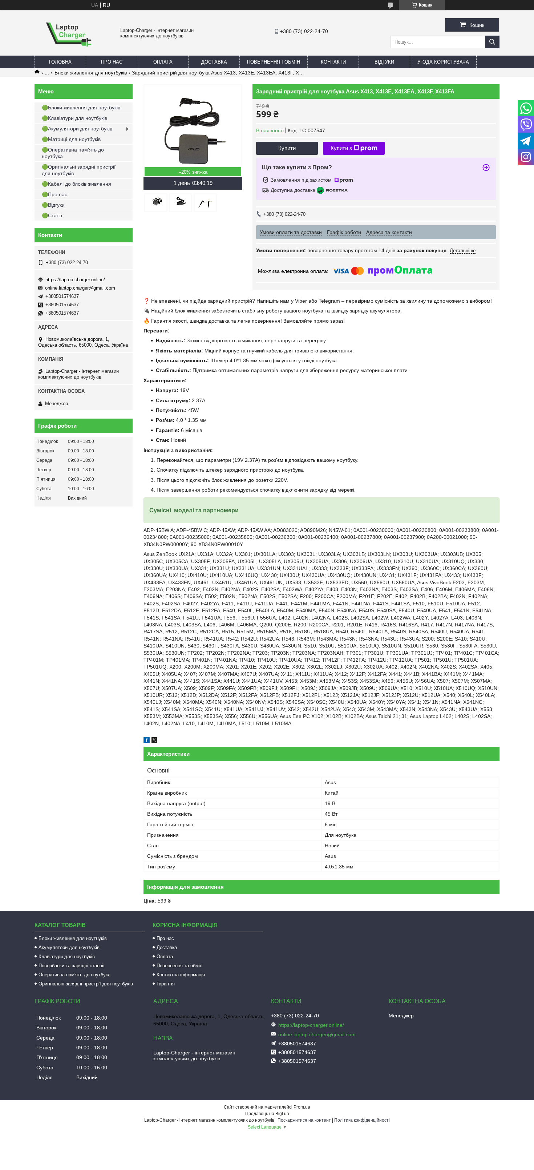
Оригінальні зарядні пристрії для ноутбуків (86, 984)
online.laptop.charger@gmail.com (80, 288)
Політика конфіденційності (362, 1120)
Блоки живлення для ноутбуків (90, 73)
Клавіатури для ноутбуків (67, 956)
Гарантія (166, 984)
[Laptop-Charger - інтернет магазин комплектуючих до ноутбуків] (69, 52)
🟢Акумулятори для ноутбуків (77, 129)
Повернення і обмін (273, 62)
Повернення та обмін (179, 965)
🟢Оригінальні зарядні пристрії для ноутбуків (79, 170)
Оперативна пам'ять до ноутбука (74, 974)
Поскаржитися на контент (304, 1120)
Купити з (341, 148)
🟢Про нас (54, 194)
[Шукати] (492, 42)
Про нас (111, 62)
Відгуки (384, 62)
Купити (287, 148)
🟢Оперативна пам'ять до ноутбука (73, 153)
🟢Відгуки (53, 205)
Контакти (333, 62)
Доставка (214, 62)
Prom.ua (302, 1107)
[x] (154, 741)
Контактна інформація (181, 974)
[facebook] (146, 741)
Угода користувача (443, 62)
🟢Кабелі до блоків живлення (76, 184)
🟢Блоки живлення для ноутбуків (81, 107)
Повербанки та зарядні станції (72, 965)
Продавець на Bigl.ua (267, 1113)
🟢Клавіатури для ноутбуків (74, 118)
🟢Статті (52, 215)
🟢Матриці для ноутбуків (71, 139)
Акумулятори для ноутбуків (69, 947)
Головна (60, 62)
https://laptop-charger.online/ (75, 279)
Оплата (163, 62)
